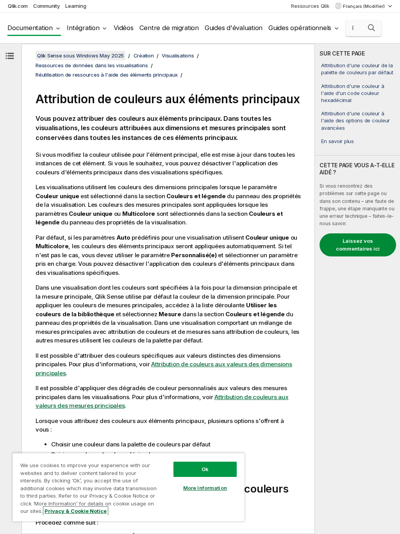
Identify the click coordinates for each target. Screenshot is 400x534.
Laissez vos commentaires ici (358, 245)
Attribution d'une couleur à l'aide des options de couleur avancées (355, 120)
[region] (128, 487)
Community (46, 6)
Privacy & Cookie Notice (76, 511)
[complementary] (357, 289)
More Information (205, 488)
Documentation (30, 28)
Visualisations (178, 55)
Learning (75, 6)
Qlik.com (18, 6)
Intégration (83, 28)
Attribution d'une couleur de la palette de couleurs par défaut (357, 68)
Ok (205, 469)
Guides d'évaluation (233, 28)
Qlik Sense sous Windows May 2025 (80, 55)
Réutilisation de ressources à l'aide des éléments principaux (107, 75)
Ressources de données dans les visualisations (92, 65)
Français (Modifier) (364, 6)
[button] (371, 28)
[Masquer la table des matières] (10, 56)
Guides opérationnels (299, 28)
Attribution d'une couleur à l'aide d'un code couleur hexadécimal (352, 93)
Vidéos (124, 28)
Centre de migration (169, 28)
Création (144, 55)
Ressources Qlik (310, 6)
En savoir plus (337, 141)
